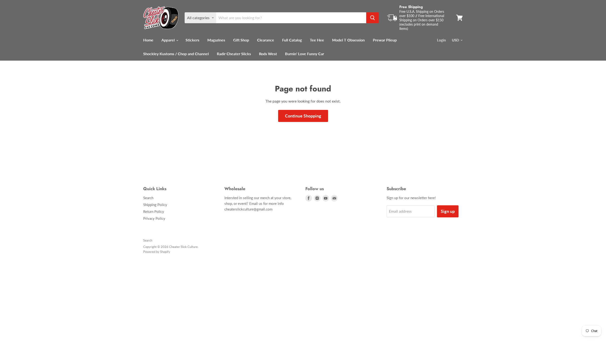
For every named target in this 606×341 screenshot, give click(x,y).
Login (441, 40)
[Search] (372, 17)
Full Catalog (292, 40)
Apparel (168, 40)
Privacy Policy (154, 218)
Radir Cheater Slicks (234, 53)
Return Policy (153, 211)
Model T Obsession (348, 40)
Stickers (192, 40)
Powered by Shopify (156, 252)
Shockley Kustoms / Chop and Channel (176, 53)
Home (148, 40)
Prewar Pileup (385, 40)
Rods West (268, 53)
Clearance (265, 40)
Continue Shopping (303, 115)
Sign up (448, 211)
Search (148, 198)
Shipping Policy (155, 204)
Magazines (216, 40)
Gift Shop (241, 40)
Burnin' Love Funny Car (304, 53)
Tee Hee (317, 40)
